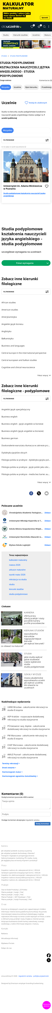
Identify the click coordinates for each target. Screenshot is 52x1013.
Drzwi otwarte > (9, 767)
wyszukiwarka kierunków (31, 635)
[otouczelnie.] (11, 26)
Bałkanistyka (8, 338)
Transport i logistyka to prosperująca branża (17, 856)
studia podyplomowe (34, 666)
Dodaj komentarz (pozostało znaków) (17, 797)
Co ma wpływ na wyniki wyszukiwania (13, 147)
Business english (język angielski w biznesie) (23, 431)
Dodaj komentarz (42, 824)
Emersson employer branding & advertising (27, 983)
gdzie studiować (32, 659)
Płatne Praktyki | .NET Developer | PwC (16, 897)
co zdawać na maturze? (12, 646)
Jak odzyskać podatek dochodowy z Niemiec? (18, 853)
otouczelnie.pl (6, 976)
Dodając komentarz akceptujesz (21, 820)
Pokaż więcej (43, 375)
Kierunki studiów (20, 35)
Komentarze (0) (45, 80)
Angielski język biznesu (12, 324)
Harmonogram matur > (12, 772)
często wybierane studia (32, 663)
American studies (10, 309)
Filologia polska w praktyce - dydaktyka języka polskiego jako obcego (26, 459)
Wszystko (5, 87)
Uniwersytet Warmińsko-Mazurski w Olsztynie (29, 537)
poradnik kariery (32, 620)
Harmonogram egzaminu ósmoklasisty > (20, 776)
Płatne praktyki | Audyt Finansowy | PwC (16, 899)
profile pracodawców (34, 623)
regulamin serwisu (33, 820)
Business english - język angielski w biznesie (22, 423)
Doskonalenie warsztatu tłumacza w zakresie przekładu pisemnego (26, 445)
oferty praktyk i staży (34, 618)
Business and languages (13, 345)
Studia (6, 35)
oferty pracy (30, 615)
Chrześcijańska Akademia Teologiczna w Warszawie (30, 512)
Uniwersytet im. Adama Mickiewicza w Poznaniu (22, 187)
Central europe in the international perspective (24, 353)
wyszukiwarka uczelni (34, 680)
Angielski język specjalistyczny (16, 409)
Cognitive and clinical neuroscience (18, 367)
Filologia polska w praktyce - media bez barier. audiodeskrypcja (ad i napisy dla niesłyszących (26, 474)
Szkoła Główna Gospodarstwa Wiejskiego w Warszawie (30, 529)
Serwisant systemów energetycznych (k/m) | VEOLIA (20, 873)
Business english (9, 416)
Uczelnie (36, 35)
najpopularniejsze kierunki (32, 640)
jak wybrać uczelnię (33, 682)
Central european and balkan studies (19, 360)
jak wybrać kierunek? (34, 643)
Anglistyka (6, 331)
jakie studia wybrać (33, 657)
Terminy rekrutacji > (11, 763)
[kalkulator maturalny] (26, 11)
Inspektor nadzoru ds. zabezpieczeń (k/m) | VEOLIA (20, 870)
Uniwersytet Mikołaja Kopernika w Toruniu (27, 521)
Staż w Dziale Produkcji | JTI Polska (14, 890)
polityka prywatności (41, 976)
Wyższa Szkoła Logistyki (19, 545)
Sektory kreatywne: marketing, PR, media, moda (19, 858)
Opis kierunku (31, 87)
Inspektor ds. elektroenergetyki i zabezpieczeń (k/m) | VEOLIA (24, 875)
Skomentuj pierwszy (46, 1005)
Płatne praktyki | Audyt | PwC (12, 892)
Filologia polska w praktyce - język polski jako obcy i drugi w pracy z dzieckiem (26, 467)
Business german (10, 438)
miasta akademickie (33, 678)
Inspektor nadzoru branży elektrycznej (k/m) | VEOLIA (21, 877)
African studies (9, 302)
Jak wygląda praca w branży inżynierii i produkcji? (19, 860)
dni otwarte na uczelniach (31, 686)
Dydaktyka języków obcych (14, 452)
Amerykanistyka (9, 317)
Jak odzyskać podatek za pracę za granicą (16, 851)
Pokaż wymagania (24, 263)
